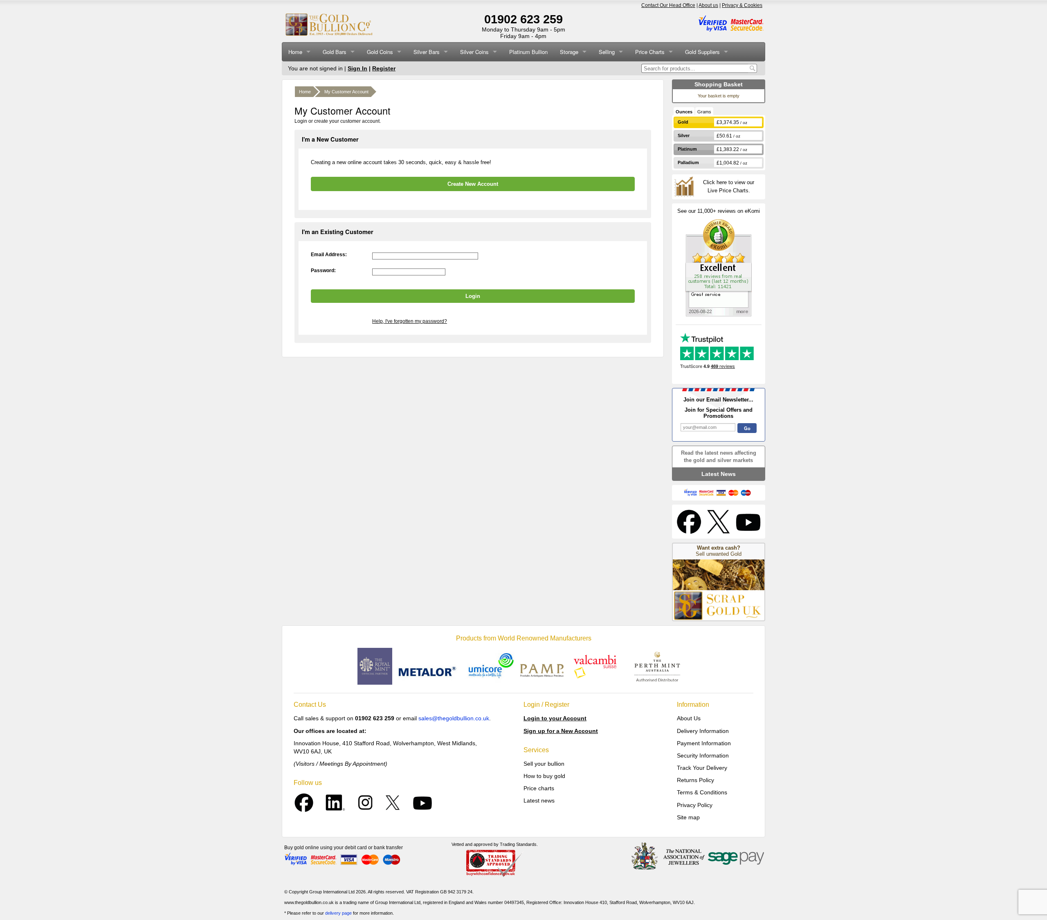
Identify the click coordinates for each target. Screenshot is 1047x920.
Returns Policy (695, 780)
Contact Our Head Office (668, 5)
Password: (323, 270)
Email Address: (329, 254)
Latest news (539, 800)
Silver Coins (474, 52)
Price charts (539, 788)
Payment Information (704, 743)
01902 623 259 (523, 19)
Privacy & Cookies (742, 5)
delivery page (338, 913)
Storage (569, 52)
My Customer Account (346, 91)
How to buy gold (544, 776)
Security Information (703, 755)
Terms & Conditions (702, 792)
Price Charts (650, 52)
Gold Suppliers (702, 52)
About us (708, 5)
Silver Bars (426, 52)
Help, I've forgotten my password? (409, 321)
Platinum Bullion (528, 52)
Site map (688, 817)
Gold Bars (334, 52)
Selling (607, 52)
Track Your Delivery (702, 767)
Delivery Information (703, 731)
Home (295, 52)
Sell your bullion (544, 763)
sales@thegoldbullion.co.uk (453, 718)
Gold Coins (380, 52)
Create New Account (472, 184)
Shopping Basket (718, 84)
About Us (689, 718)
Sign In (357, 68)
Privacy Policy (694, 805)
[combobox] (694, 68)
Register (383, 68)
